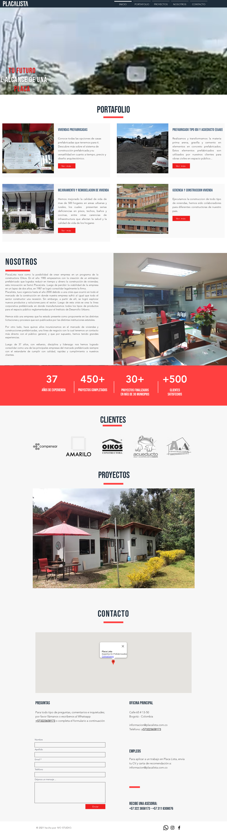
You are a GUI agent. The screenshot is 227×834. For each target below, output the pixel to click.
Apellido (39, 749)
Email (37, 759)
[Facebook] (179, 827)
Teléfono (39, 769)
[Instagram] (172, 827)
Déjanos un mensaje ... (45, 779)
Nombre (39, 740)
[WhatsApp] (165, 827)
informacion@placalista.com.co (148, 725)
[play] (186, 585)
